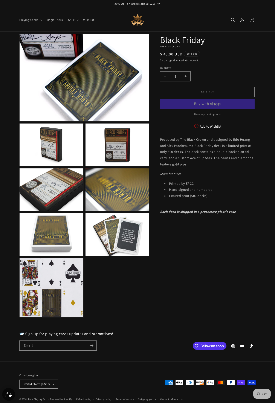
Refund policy (84, 399)
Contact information (171, 399)
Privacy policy (104, 399)
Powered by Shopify (61, 399)
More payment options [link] (207, 114)
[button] (30, 19)
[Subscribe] (91, 345)
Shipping (165, 60)
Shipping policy (147, 399)
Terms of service (125, 399)
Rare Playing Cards (39, 399)
